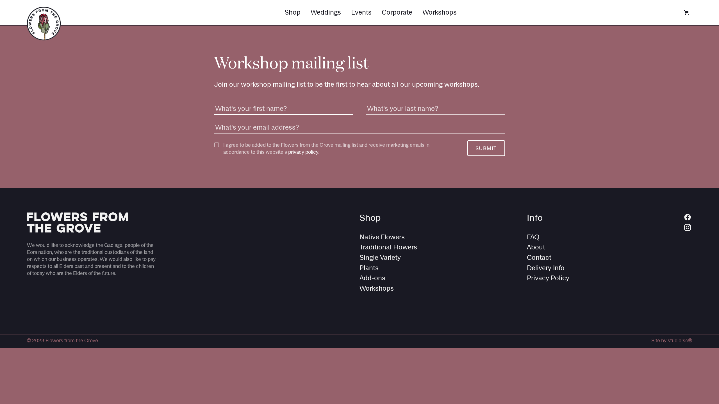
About (536, 247)
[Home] (44, 23)
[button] (686, 12)
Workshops (377, 288)
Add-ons (372, 278)
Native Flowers (382, 237)
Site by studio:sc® (671, 340)
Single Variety (380, 257)
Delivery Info (546, 268)
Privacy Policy (548, 278)
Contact (539, 257)
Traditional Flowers (388, 247)
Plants (369, 268)
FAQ (533, 237)
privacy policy (303, 152)
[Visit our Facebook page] (687, 216)
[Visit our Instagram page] (687, 226)
